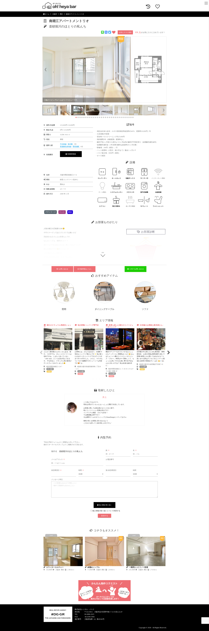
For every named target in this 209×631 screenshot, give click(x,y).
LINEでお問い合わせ (136, 269)
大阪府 (54, 14)
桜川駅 (70, 144)
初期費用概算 (71, 154)
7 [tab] (113, 379)
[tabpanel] (57, 348)
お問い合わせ (63, 269)
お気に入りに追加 (125, 32)
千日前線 (63, 144)
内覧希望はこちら (84, 269)
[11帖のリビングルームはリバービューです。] (86, 69)
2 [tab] (96, 379)
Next (168, 351)
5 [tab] (106, 379)
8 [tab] (116, 379)
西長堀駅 (76, 146)
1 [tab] (93, 379)
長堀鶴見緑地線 (65, 146)
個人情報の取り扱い (105, 505)
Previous (41, 351)
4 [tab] (103, 379)
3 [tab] (100, 379)
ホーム (47, 14)
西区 (61, 14)
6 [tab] (109, 379)
